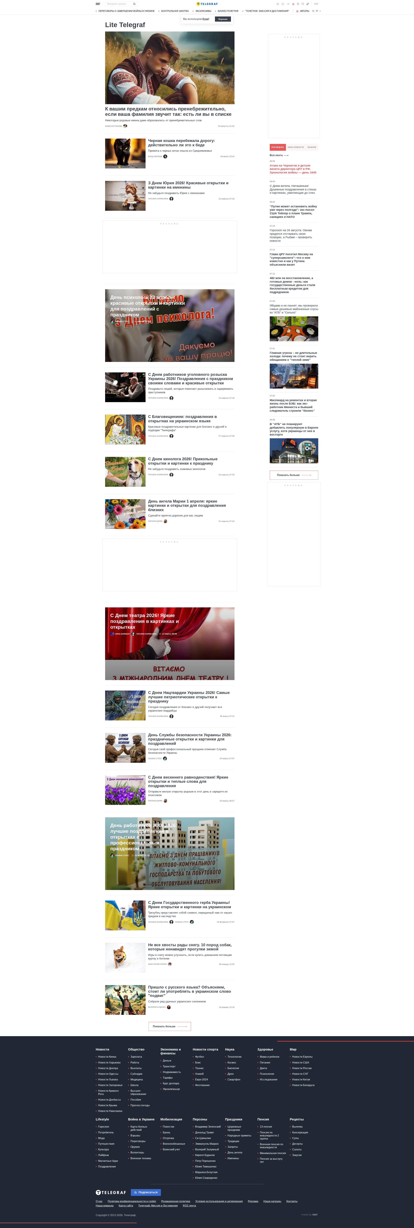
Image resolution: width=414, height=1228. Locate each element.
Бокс (198, 1062)
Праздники (233, 1119)
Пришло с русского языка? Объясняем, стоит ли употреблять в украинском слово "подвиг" (189, 991)
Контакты (292, 1201)
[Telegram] (288, 3)
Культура (103, 1149)
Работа (135, 1062)
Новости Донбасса (109, 1099)
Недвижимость (172, 1072)
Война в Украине (141, 1119)
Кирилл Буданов (205, 1155)
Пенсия (263, 1119)
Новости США (300, 1062)
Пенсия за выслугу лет (271, 1160)
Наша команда (105, 1205)
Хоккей (199, 1073)
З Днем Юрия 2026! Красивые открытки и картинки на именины (188, 185)
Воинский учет (171, 1149)
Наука (229, 1049)
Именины (233, 1158)
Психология (267, 1073)
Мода (101, 1138)
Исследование (269, 1079)
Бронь (166, 1132)
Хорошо (223, 19)
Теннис (199, 1068)
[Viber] (283, 4)
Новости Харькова (109, 1062)
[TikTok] (307, 3)
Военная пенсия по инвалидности (271, 1146)
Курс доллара (171, 1083)
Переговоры (138, 1141)
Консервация (300, 1132)
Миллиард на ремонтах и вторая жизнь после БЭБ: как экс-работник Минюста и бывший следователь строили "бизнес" (293, 405)
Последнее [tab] (278, 147)
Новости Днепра (108, 1068)
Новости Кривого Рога (108, 1092)
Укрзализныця (171, 1089)
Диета (263, 1068)
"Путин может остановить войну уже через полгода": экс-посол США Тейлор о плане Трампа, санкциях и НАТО (293, 212)
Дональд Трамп (204, 1132)
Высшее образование (138, 1092)
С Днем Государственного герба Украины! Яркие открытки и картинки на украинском (189, 904)
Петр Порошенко (205, 1161)
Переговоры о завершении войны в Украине (126, 11)
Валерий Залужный (207, 1149)
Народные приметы (239, 1135)
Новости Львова (108, 1079)
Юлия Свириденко (206, 1177)
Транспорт (169, 1066)
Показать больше (164, 1026)
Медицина (137, 1079)
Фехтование (202, 1085)
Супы (295, 1138)
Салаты (297, 1149)
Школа (134, 1085)
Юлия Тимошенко (205, 1166)
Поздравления (107, 1166)
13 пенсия (266, 1126)
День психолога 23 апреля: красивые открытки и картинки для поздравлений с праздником (147, 306)
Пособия (136, 1099)
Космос (232, 1062)
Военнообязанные (174, 1143)
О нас (99, 1201)
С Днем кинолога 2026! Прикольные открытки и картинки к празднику (183, 461)
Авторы (304, 11)
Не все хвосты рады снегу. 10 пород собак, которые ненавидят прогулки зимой (190, 947)
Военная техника (141, 1158)
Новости (102, 1049)
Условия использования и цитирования (219, 1201)
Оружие (135, 1146)
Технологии (234, 1056)
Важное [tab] (312, 147)
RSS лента (189, 1205)
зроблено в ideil (309, 1215)
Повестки (168, 1126)
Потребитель (106, 1132)
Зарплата (136, 1056)
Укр (316, 4)
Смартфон (234, 1079)
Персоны (200, 1119)
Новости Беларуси (303, 1085)
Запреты (233, 1146)
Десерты (297, 1143)
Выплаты (136, 1068)
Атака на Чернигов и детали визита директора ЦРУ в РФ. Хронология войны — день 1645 (293, 169)
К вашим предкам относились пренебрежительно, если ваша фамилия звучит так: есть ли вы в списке (168, 111)
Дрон (231, 1073)
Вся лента (276, 155)
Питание (265, 1062)
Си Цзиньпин (203, 1138)
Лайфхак (103, 1155)
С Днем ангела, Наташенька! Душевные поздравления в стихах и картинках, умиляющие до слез (293, 189)
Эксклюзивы (203, 11)
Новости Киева (107, 1056)
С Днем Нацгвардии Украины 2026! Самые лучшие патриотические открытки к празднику (189, 697)
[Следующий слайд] (320, 11)
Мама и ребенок (269, 1056)
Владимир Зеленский (208, 1126)
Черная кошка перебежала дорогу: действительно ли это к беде (181, 143)
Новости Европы (302, 1056)
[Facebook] (277, 3)
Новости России (302, 1068)
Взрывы (135, 1135)
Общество (136, 1049)
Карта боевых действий (139, 1128)
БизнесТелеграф (228, 11)
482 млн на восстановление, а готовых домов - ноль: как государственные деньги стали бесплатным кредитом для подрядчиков (292, 285)
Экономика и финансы (170, 1051)
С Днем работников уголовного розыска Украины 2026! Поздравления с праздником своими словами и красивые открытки (190, 378)
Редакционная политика (175, 1201)
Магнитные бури (108, 1161)
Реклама (253, 1201)
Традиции (233, 1141)
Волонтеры (137, 1152)
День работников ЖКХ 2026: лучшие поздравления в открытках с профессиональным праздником (143, 837)
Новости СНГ (300, 1073)
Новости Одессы (108, 1073)
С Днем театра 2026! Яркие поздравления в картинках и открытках (144, 621)
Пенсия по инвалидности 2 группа (269, 1135)
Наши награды (272, 1201)
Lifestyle (102, 1119)
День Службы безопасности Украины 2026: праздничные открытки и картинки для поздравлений (190, 739)
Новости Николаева (110, 1111)
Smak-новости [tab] (296, 147)
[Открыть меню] (98, 4)
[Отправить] (134, 3)
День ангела (235, 1152)
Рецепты (297, 1119)
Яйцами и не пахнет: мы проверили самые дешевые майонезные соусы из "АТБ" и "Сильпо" (294, 309)
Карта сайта (126, 1205)
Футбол (199, 1056)
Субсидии (136, 1073)
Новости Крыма (107, 1105)
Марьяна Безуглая (206, 1172)
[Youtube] (293, 3)
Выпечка (297, 1126)
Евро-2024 (201, 1079)
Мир (293, 1049)
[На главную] (207, 4)
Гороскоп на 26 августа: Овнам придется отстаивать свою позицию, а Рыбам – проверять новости (291, 235)
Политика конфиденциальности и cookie (132, 1201)
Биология (233, 1068)
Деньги (167, 1060)
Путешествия (106, 1143)
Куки (205, 19)
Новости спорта (205, 1049)
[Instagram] (302, 3)
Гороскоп (103, 1126)
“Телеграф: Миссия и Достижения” (267, 11)
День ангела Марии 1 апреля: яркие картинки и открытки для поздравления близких (187, 505)
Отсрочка (168, 1138)
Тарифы (168, 1077)
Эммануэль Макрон (207, 1143)
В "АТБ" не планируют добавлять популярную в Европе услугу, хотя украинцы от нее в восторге (294, 429)
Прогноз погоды (140, 1105)
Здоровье (265, 1049)
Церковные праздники (234, 1128)
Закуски (297, 1155)
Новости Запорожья (110, 1085)
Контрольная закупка (175, 11)
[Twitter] (298, 4)
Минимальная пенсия (273, 1153)
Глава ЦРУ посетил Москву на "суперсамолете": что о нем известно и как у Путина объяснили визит (291, 259)
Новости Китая (301, 1079)
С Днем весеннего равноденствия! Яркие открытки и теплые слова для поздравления (188, 781)
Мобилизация (171, 1119)
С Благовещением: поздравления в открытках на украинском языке (182, 419)
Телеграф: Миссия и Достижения (158, 1205)
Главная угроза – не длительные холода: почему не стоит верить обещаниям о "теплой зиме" (293, 356)
